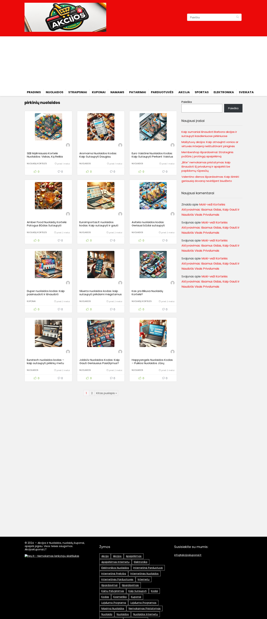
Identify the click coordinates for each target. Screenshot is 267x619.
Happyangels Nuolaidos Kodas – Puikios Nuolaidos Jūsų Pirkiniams (152, 363)
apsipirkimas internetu (115, 562)
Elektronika (224, 92)
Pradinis (34, 92)
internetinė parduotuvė (148, 568)
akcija (105, 556)
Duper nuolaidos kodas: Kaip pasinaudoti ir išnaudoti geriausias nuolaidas (46, 294)
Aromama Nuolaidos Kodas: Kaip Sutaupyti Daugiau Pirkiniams (98, 156)
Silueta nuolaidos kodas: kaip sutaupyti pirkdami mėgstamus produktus (100, 294)
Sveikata (246, 92)
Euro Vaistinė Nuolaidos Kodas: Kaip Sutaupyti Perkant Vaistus (152, 154)
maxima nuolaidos (112, 608)
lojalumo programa (113, 602)
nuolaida (106, 614)
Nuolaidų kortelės (37, 163)
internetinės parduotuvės (117, 579)
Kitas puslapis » (106, 393)
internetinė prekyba (113, 573)
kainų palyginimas (112, 591)
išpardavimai (109, 585)
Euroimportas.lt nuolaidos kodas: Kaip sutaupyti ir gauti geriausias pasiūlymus (98, 225)
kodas (105, 597)
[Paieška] (237, 17)
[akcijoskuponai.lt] (68, 146)
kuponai (136, 597)
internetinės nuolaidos (144, 573)
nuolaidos (123, 614)
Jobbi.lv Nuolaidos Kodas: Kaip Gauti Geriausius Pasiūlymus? (99, 361)
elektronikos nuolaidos (115, 568)
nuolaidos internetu (145, 614)
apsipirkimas (133, 556)
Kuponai (99, 92)
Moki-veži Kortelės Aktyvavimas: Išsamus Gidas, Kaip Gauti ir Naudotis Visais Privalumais (210, 209)
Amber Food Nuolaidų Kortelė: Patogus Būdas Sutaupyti (47, 223)
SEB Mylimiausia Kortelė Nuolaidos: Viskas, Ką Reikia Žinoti (45, 156)
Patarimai (137, 92)
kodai (154, 591)
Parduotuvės (162, 92)
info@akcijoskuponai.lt (187, 555)
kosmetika (120, 597)
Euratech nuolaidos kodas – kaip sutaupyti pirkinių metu (45, 361)
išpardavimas (130, 585)
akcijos (117, 556)
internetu (143, 579)
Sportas (202, 92)
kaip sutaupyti (137, 591)
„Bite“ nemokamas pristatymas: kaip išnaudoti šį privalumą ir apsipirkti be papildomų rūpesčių (205, 166)
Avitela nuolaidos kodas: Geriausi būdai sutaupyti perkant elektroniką (148, 225)
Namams (117, 92)
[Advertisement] (133, 61)
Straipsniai (77, 92)
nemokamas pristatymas (145, 608)
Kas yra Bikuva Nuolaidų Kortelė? (147, 292)
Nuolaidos (54, 92)
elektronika (140, 562)
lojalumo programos (143, 602)
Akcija (184, 92)
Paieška (186, 102)
